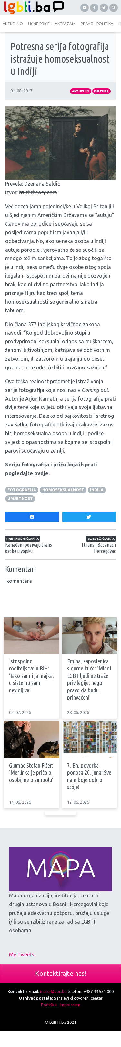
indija (97, 490)
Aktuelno (80, 91)
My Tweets (21, 954)
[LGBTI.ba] (32, 7)
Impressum (70, 1005)
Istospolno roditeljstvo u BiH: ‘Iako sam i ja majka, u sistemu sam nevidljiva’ (31, 676)
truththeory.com (38, 192)
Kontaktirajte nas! (60, 973)
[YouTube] (84, 8)
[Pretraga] (113, 8)
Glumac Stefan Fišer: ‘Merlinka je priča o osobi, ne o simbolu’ (31, 772)
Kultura (101, 91)
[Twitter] (104, 8)
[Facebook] (94, 8)
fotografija (21, 490)
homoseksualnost (63, 490)
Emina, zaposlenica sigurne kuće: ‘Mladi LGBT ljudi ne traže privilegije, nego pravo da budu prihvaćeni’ (89, 679)
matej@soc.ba (53, 991)
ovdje (41, 473)
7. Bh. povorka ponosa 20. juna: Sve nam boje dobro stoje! (89, 776)
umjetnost (20, 498)
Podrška (49, 1005)
